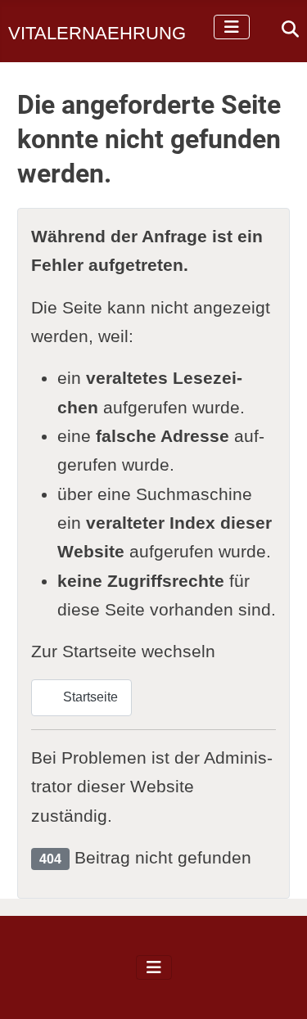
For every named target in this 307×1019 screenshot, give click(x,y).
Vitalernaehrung (97, 33)
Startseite (89, 697)
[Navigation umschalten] (232, 27)
